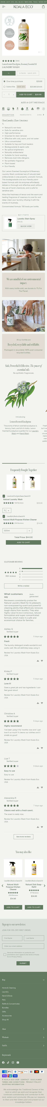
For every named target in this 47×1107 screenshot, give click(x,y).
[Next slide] (44, 885)
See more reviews (23, 837)
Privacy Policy (33, 1082)
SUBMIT (23, 963)
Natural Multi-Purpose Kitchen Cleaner (20, 520)
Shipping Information (13, 1084)
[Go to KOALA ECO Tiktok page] (8, 1062)
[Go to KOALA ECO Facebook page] (3, 1062)
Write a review (23, 586)
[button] (31, 568)
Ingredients (26, 115)
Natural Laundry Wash (12, 499)
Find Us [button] (4, 1045)
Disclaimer (36, 1080)
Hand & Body (7, 996)
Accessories (7, 1016)
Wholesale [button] (5, 1037)
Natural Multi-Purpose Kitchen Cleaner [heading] (13, 887)
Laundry (5, 992)
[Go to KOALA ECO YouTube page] (18, 1062)
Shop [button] (3, 980)
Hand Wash (24, 433)
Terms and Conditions (13, 1082)
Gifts (4, 1012)
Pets (4, 1000)
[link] (10, 61)
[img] (35, 595)
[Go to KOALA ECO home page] (23, 6)
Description (8, 115)
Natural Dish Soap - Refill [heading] (34, 886)
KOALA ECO (9, 1080)
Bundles (5, 1008)
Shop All (5, 1020)
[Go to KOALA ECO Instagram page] (13, 1062)
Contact (25, 1080)
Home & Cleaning (9, 988)
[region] (23, 886)
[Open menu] (6, 7)
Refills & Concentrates (11, 1004)
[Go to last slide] (2, 885)
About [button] (4, 1029)
